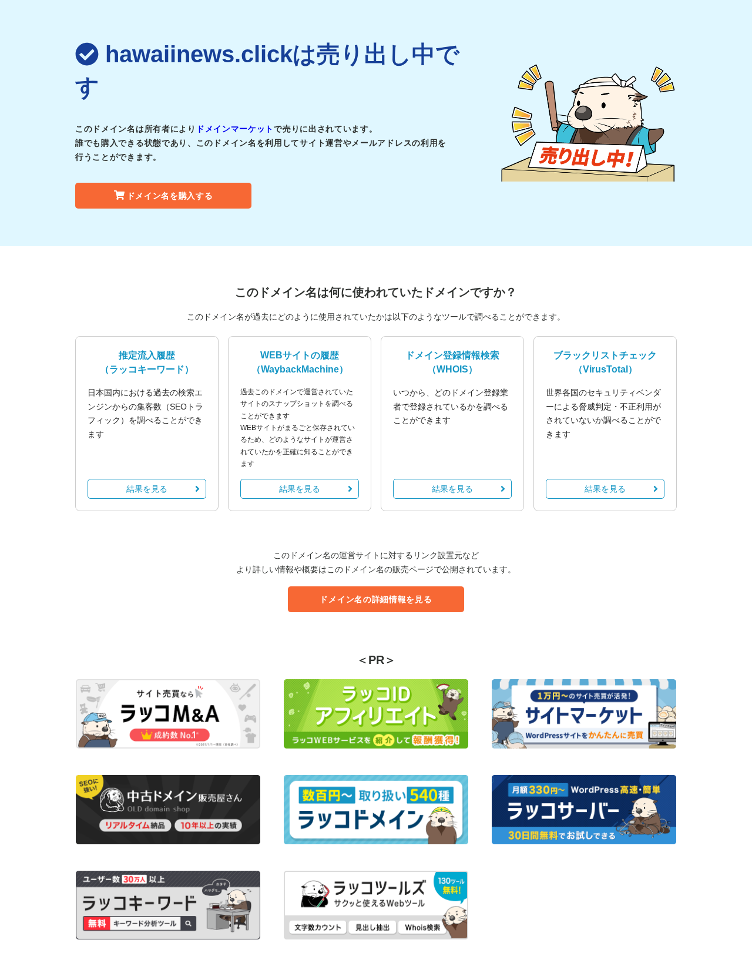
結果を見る (146, 489)
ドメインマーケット (235, 128)
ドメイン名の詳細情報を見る (376, 599)
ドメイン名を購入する (170, 195)
